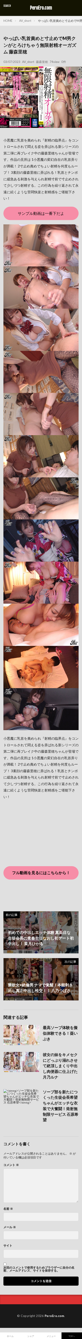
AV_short (25, 20)
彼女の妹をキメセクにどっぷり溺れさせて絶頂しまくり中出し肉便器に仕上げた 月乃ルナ (60, 1065)
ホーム (10, 1336)
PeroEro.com (41, 8)
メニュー (51, 1336)
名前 (8, 1208)
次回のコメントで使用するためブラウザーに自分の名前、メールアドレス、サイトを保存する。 (38, 1269)
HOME (7, 20)
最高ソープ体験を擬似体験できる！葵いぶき (60, 1033)
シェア (30, 1336)
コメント (11, 1164)
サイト (7, 1245)
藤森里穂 (42, 62)
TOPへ (72, 1336)
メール (9, 1227)
